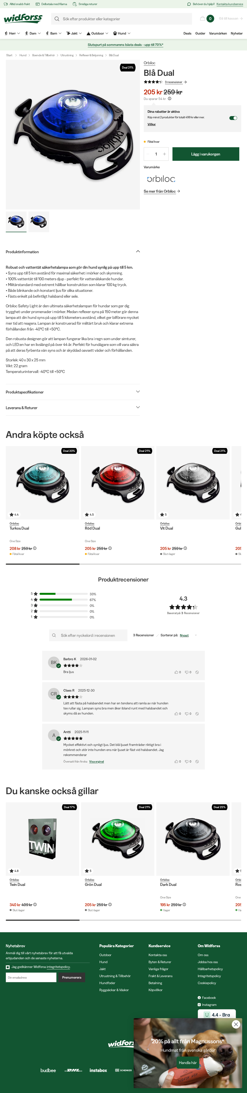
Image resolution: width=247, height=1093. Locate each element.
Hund (23, 55)
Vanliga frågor (158, 969)
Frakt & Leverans (160, 976)
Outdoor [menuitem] (97, 33)
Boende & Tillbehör (43, 55)
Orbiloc (149, 62)
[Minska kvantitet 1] (148, 154)
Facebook (209, 997)
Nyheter (237, 33)
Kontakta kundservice (230, 4)
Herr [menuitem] (12, 33)
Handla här (188, 1062)
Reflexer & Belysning (91, 55)
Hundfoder (107, 983)
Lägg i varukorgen (205, 154)
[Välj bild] (16, 221)
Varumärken (218, 33)
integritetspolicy (58, 967)
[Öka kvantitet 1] (164, 154)
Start (9, 55)
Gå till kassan (228, 18)
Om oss (203, 955)
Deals (188, 33)
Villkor (152, 124)
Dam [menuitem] (33, 33)
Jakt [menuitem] (74, 33)
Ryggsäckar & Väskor (114, 990)
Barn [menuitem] (53, 33)
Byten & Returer (160, 962)
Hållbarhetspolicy (210, 969)
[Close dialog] (236, 1024)
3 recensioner (173, 82)
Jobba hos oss (208, 962)
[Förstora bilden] (73, 135)
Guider (200, 33)
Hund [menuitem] (122, 33)
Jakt (102, 969)
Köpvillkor (156, 990)
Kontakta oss (158, 955)
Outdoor (105, 955)
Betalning (155, 983)
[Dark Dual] (193, 839)
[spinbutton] (156, 154)
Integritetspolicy (209, 976)
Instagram (209, 1004)
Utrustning (67, 55)
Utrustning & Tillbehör (115, 976)
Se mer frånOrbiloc (160, 191)
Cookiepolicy (207, 983)
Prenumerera (71, 977)
